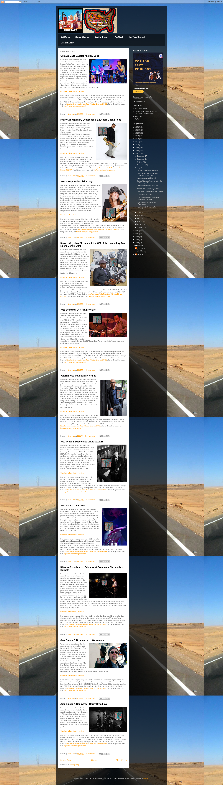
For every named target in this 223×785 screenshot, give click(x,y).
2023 (137, 136)
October (140, 162)
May (139, 215)
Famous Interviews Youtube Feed (146, 111)
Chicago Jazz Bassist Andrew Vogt (79, 56)
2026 (137, 127)
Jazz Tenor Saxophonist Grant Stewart (81, 441)
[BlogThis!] (102, 114)
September (141, 165)
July (139, 168)
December (141, 156)
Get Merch (65, 37)
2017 (137, 153)
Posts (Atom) (74, 765)
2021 (137, 142)
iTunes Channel (82, 37)
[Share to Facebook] (106, 114)
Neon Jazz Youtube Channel (144, 114)
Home (94, 760)
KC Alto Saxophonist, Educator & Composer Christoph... (148, 198)
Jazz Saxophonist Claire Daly (76, 181)
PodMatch (119, 37)
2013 (137, 240)
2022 (137, 139)
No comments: (90, 114)
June (139, 212)
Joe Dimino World (141, 109)
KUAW (137, 119)
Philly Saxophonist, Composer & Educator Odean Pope (90, 119)
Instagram (138, 116)
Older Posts (121, 760)
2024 (137, 133)
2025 (137, 130)
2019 (137, 147)
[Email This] (100, 114)
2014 (137, 237)
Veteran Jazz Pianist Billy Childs (78, 375)
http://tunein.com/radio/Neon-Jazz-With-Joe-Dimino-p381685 (86, 624)
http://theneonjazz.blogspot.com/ (75, 106)
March (139, 221)
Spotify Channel (102, 37)
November (141, 159)
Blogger (145, 778)
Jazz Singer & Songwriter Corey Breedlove (83, 704)
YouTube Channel (137, 37)
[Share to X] (104, 114)
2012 (137, 243)
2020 (137, 145)
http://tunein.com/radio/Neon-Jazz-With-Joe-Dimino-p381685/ (86, 104)
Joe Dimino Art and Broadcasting (141, 250)
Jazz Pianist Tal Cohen (72, 505)
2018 (137, 151)
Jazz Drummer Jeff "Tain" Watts (78, 309)
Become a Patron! (139, 101)
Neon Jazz (140, 254)
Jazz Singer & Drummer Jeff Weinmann (82, 640)
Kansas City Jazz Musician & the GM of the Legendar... (149, 182)
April (139, 218)
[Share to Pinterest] (109, 114)
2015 (137, 234)
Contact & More (68, 43)
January (140, 227)
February (140, 224)
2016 (137, 231)
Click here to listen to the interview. (72, 91)
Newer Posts (66, 760)
